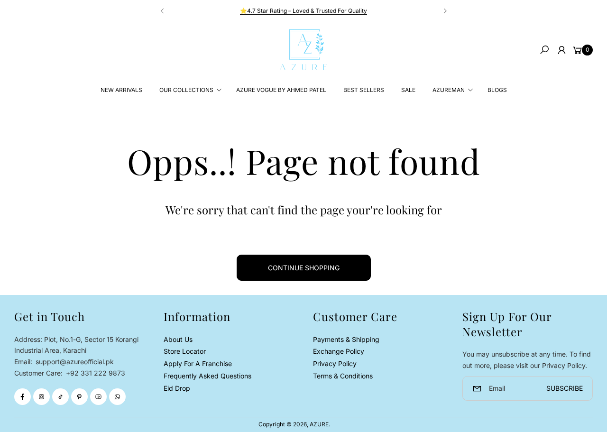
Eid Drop (177, 388)
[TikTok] (60, 396)
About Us (178, 339)
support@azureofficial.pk (74, 362)
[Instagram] (41, 396)
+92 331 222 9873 (95, 373)
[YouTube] (98, 396)
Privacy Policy (335, 363)
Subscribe (564, 388)
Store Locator (185, 351)
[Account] (561, 50)
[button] (544, 50)
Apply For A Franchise (198, 363)
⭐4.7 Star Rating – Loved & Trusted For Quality (303, 10)
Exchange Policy (338, 351)
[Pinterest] (79, 396)
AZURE (319, 424)
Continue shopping (304, 268)
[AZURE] (303, 49)
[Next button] (445, 11)
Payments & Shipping (346, 339)
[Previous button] (163, 11)
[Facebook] (22, 396)
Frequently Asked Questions (207, 376)
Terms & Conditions (343, 376)
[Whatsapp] (117, 396)
